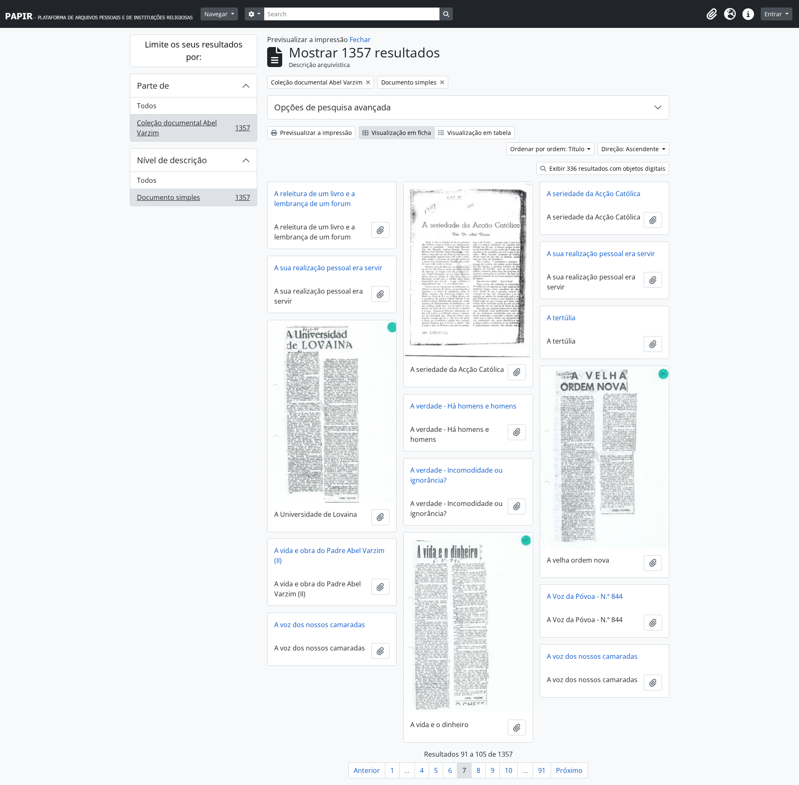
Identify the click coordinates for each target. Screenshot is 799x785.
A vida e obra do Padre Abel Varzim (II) (329, 555)
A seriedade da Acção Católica (593, 193)
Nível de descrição (172, 160)
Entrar (774, 14)
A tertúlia (561, 317)
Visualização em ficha (400, 133)
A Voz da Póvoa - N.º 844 (585, 596)
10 (508, 770)
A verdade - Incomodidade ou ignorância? (456, 475)
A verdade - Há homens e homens (463, 406)
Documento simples (193, 199)
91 (542, 770)
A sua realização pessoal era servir (601, 253)
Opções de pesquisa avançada (332, 107)
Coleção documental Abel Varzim (193, 127)
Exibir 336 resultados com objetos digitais (606, 168)
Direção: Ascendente (630, 149)
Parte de (153, 85)
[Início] (103, 14)
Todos (146, 105)
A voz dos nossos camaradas (319, 624)
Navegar (216, 14)
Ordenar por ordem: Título (548, 149)
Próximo (569, 770)
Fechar (360, 39)
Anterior (367, 770)
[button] (711, 14)
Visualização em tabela (478, 133)
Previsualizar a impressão (315, 133)
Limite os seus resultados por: (194, 50)
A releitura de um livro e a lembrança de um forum (314, 198)
